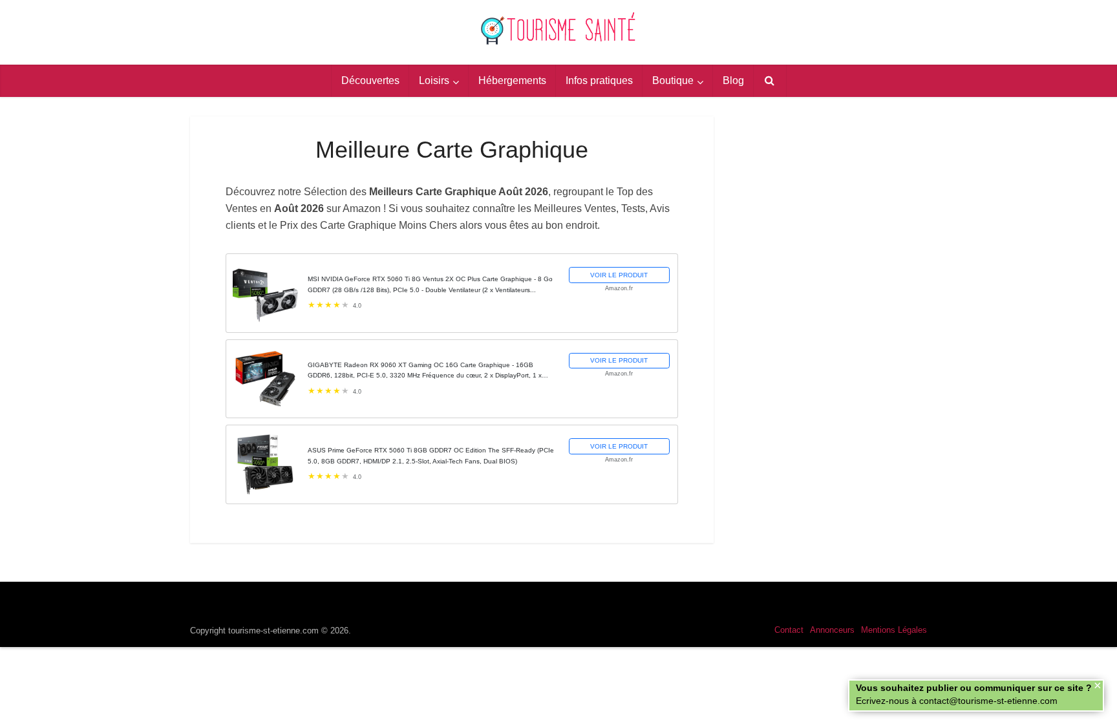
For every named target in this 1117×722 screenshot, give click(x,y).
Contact (788, 630)
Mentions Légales (894, 630)
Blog (733, 80)
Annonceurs (832, 630)
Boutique (673, 80)
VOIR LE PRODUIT (619, 275)
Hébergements (512, 80)
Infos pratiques (599, 80)
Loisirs (434, 80)
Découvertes (370, 80)
